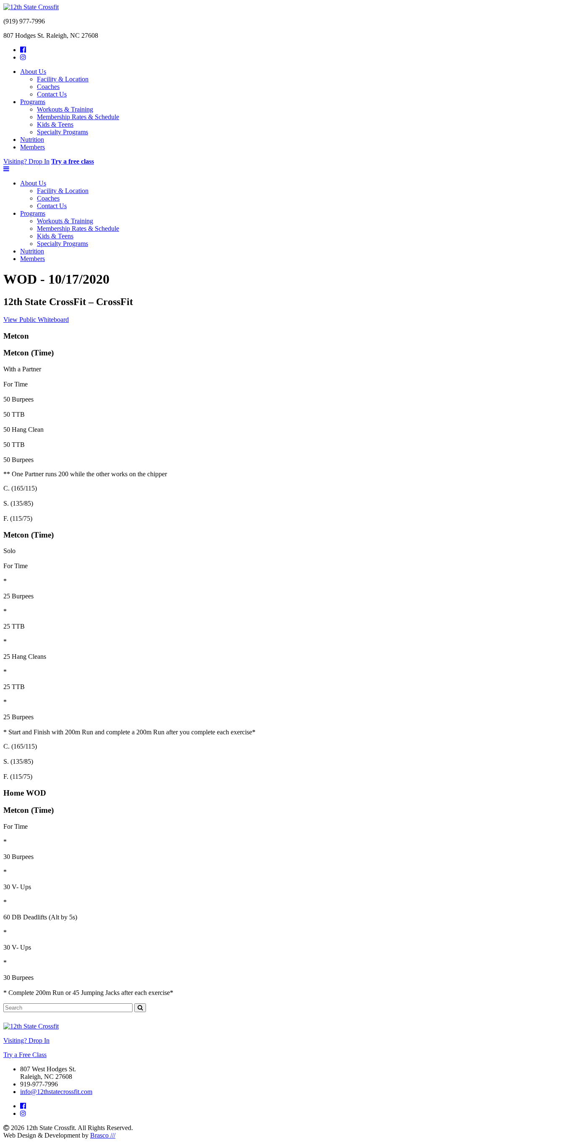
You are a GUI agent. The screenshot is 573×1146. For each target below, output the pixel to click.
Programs (32, 101)
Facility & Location (63, 79)
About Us (33, 71)
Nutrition (32, 139)
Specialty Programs (62, 132)
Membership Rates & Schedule (78, 116)
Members (32, 147)
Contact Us (52, 94)
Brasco (102, 1135)
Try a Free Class (25, 1054)
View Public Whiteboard (36, 319)
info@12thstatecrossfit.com (56, 1091)
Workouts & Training (65, 109)
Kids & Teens (55, 124)
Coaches (48, 86)
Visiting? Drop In (26, 161)
